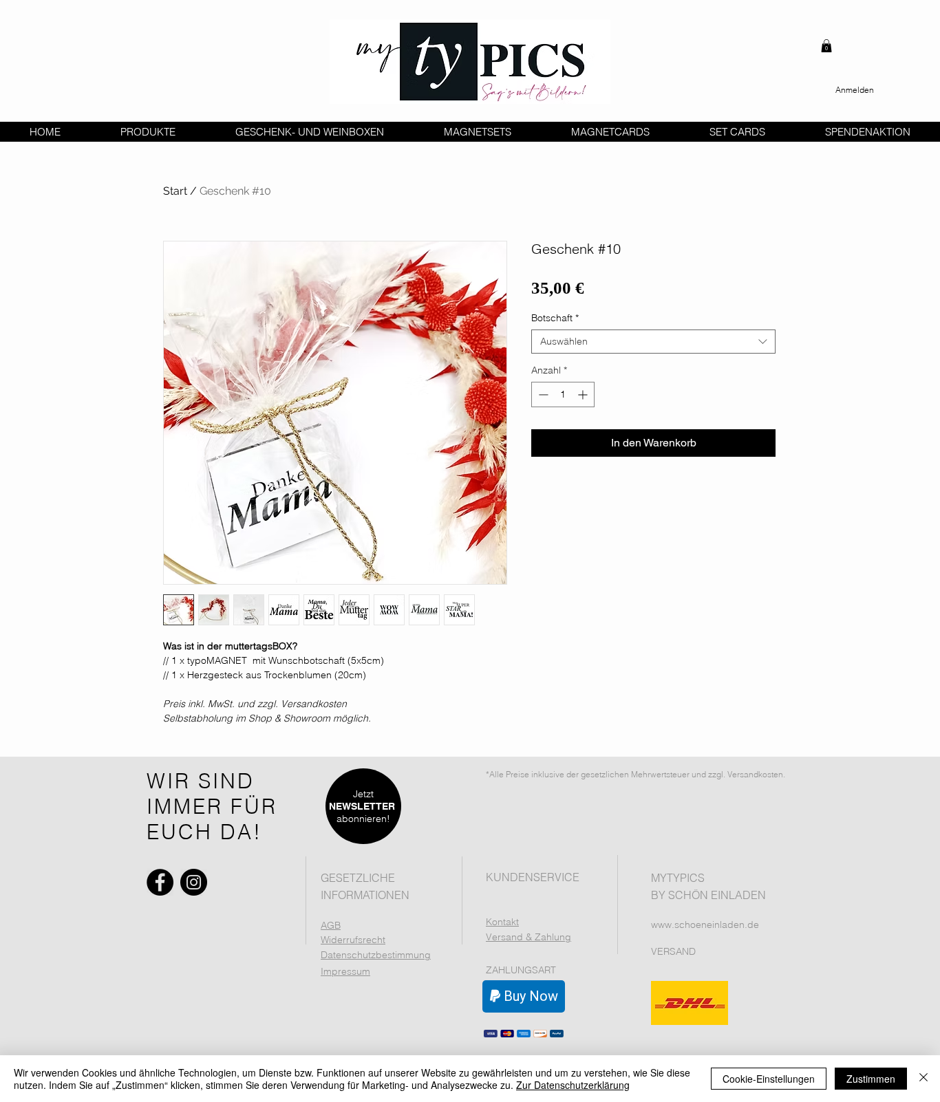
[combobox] (653, 341)
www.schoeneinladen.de (705, 924)
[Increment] (583, 394)
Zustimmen (870, 1078)
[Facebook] (160, 882)
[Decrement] (542, 394)
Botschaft (555, 318)
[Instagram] (193, 882)
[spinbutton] (563, 394)
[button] (826, 45)
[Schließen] (923, 1078)
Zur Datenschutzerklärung (573, 1085)
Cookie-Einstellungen (769, 1078)
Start (175, 190)
